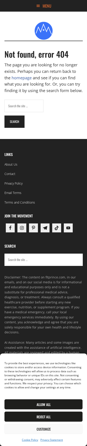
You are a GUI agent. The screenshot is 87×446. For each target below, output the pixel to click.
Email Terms (12, 193)
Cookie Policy (30, 440)
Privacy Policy (13, 183)
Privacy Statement (51, 440)
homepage (22, 77)
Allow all (44, 404)
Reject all (44, 416)
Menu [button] (47, 6)
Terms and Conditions (19, 202)
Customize (44, 429)
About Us (10, 164)
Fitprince (43, 31)
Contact (9, 174)
